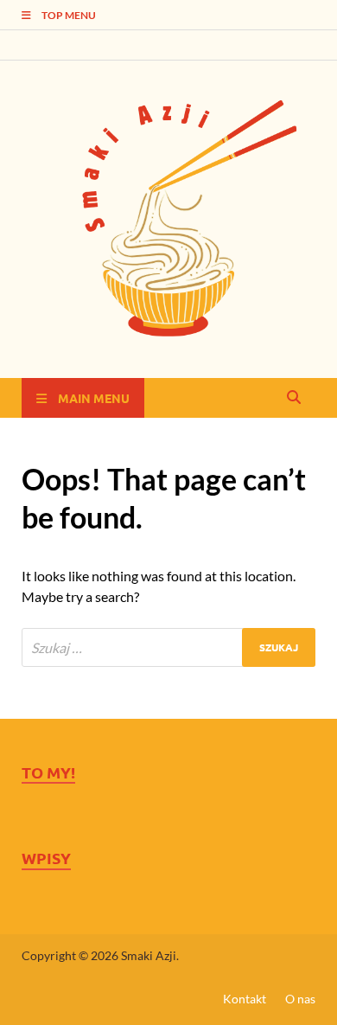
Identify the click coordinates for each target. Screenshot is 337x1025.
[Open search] (294, 398)
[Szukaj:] (168, 647)
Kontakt (244, 998)
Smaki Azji (148, 955)
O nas (300, 998)
